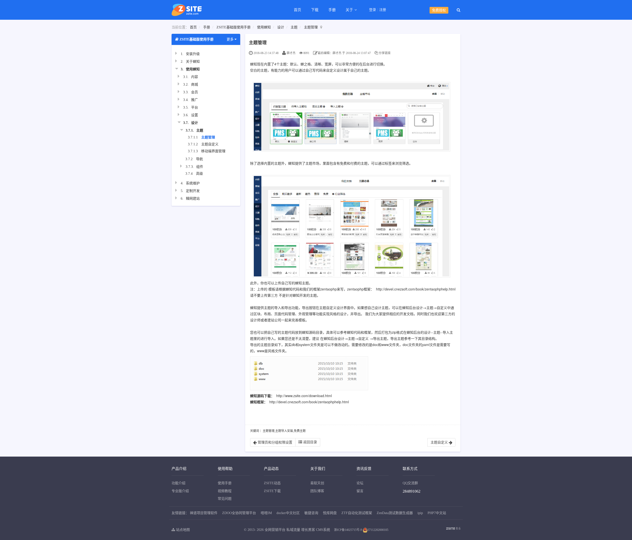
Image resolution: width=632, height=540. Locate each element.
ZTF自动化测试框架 (356, 513)
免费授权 (439, 10)
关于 (350, 10)
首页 (297, 10)
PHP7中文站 (437, 513)
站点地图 (182, 530)
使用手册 (225, 483)
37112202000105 (378, 530)
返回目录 (309, 442)
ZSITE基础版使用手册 (234, 27)
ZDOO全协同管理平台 (239, 513)
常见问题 (225, 499)
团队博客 (317, 491)
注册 (382, 10)
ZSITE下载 (272, 491)
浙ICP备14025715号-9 (348, 530)
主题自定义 (209, 144)
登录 (372, 10)
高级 (199, 173)
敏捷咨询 (311, 513)
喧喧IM (266, 513)
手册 (332, 10)
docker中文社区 (288, 513)
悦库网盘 (330, 513)
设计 (280, 27)
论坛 (359, 483)
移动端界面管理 (213, 151)
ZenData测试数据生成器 (395, 513)
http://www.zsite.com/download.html (304, 395)
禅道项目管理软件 (203, 513)
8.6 (453, 529)
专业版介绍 (180, 491)
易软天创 (317, 483)
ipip (420, 513)
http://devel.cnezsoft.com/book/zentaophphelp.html (415, 289)
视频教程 (225, 491)
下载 (314, 10)
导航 (199, 159)
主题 (294, 27)
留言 (359, 491)
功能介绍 (178, 483)
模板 (271, 289)
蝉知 (253, 63)
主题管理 (311, 27)
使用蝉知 (264, 27)
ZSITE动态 (272, 483)
